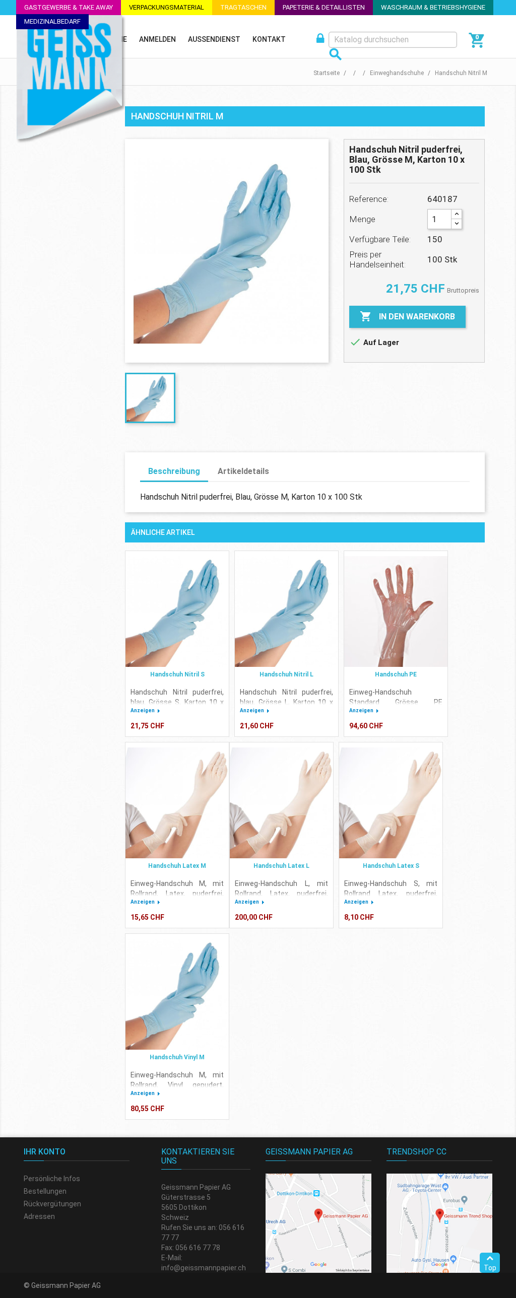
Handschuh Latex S (391, 865)
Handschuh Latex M (177, 865)
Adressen (39, 1216)
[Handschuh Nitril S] (177, 611)
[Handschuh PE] (395, 611)
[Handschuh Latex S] (390, 802)
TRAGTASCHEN (243, 7)
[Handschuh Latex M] (177, 802)
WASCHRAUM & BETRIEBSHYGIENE (433, 7)
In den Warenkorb (407, 316)
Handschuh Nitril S (177, 674)
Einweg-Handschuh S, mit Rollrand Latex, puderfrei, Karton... (390, 893)
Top (490, 1268)
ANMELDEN (157, 39)
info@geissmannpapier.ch (203, 1268)
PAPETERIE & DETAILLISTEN (324, 7)
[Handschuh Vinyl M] (177, 994)
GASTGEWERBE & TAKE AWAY (68, 7)
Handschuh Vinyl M (177, 1057)
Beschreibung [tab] (174, 471)
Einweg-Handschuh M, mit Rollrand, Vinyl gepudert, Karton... (177, 1085)
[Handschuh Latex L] (281, 802)
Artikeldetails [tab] (243, 471)
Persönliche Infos (52, 1179)
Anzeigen (143, 710)
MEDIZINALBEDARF (52, 21)
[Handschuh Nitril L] (286, 611)
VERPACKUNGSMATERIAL (166, 7)
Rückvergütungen (52, 1204)
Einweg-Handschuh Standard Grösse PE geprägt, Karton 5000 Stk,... (395, 702)
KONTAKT (269, 39)
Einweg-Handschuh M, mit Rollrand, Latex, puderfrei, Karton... (177, 893)
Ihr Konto (45, 1151)
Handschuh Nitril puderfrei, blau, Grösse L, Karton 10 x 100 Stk (286, 702)
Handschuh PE (396, 674)
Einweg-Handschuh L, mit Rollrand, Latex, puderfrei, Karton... (281, 893)
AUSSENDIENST (214, 39)
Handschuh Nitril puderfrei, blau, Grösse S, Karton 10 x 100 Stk (177, 702)
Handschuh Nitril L (286, 674)
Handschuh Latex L (281, 865)
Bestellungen (45, 1191)
